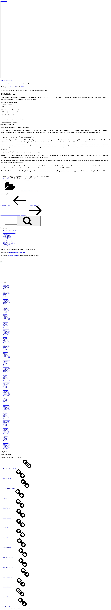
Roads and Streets (31, 190)
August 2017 (5, 361)
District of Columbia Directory (9, 233)
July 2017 (5, 362)
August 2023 (5, 294)
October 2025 (6, 285)
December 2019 (6, 330)
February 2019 (6, 340)
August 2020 (5, 322)
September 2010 (6, 447)
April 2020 (5, 325)
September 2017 (6, 360)
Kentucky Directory (7, 236)
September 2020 (6, 320)
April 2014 (5, 401)
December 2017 (6, 356)
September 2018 (6, 346)
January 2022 (6, 309)
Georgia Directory (6, 235)
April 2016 (5, 376)
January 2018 (6, 355)
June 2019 (5, 337)
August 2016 (5, 371)
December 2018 (6, 342)
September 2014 (6, 397)
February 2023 (6, 300)
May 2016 (5, 375)
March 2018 (5, 353)
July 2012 (5, 423)
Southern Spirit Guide (6, 80)
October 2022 (6, 301)
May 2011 (5, 439)
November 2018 (6, 344)
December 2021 (6, 310)
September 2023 (6, 293)
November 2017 (6, 357)
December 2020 (6, 318)
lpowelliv (22, 86)
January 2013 (6, 417)
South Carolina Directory (8, 242)
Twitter (16, 255)
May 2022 (5, 307)
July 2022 (5, 304)
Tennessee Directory (7, 244)
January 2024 (6, 291)
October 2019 (6, 332)
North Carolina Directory (8, 241)
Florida (25, 190)
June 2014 (5, 399)
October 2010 (6, 446)
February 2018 (6, 354)
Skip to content (4, 1)
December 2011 (6, 431)
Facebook (10, 255)
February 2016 (6, 378)
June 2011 (5, 438)
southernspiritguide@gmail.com (16, 252)
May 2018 (5, 350)
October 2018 (6, 345)
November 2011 (6, 432)
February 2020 (6, 327)
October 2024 (6, 287)
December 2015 (6, 380)
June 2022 (5, 306)
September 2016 (6, 370)
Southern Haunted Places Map (9, 243)
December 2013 (6, 406)
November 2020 (6, 319)
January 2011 (5, 443)
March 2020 (5, 326)
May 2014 (5, 400)
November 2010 (6, 445)
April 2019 (5, 339)
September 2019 (6, 333)
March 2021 (5, 315)
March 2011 (5, 441)
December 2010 (6, 444)
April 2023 (5, 297)
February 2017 (6, 365)
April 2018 (5, 352)
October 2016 (6, 369)
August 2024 (5, 288)
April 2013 (5, 414)
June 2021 (5, 312)
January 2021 (6, 317)
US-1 (36, 190)
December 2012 (6, 418)
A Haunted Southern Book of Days (10, 230)
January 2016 (6, 379)
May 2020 (5, 324)
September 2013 (6, 409)
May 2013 (5, 413)
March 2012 (5, 428)
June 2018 (5, 349)
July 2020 (5, 323)
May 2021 (5, 314)
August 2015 (5, 384)
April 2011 (5, 440)
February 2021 (6, 316)
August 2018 (5, 347)
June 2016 (5, 373)
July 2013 (5, 410)
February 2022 (6, 308)
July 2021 (5, 311)
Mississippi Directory (7, 240)
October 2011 (6, 433)
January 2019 (6, 341)
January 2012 (6, 430)
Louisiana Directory (7, 237)
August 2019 (5, 334)
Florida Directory (6, 234)
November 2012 (6, 420)
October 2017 (6, 358)
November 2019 (6, 331)
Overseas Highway (7, 177)
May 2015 (5, 387)
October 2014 (6, 395)
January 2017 (6, 367)
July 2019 (5, 335)
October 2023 (6, 292)
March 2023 (5, 299)
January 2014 (6, 405)
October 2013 (6, 408)
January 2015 (6, 392)
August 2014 (5, 398)
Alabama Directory (7, 231)
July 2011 (5, 437)
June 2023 (5, 295)
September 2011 (6, 435)
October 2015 (6, 383)
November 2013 (6, 407)
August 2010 (5, 448)
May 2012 (5, 425)
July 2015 (5, 385)
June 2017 (5, 363)
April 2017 (5, 364)
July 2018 (5, 348)
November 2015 (6, 382)
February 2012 (6, 429)
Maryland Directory (7, 238)
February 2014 (6, 403)
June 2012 (5, 424)
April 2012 (5, 426)
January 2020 (6, 329)
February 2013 (6, 416)
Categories (3, 454)
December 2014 (6, 393)
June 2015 (5, 386)
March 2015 (5, 390)
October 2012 (6, 421)
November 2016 (6, 368)
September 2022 (6, 302)
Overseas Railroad (7, 178)
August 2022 (5, 303)
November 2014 (6, 394)
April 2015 (5, 388)
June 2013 (5, 411)
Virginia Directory (6, 245)
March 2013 (5, 415)
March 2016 (5, 377)
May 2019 (5, 338)
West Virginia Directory (8, 246)
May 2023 (5, 296)
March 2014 (5, 402)
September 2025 (6, 286)
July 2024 (5, 289)
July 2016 (5, 372)
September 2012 (6, 422)
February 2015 (6, 391)
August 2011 (5, 436)
